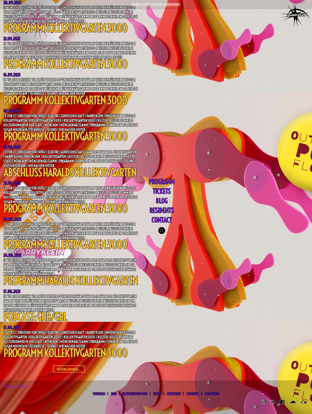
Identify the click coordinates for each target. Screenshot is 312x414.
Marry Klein (174, 393)
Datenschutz (212, 393)
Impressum (193, 393)
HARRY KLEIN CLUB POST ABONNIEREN (156, 4)
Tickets (162, 191)
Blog (162, 201)
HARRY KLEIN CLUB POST (134, 393)
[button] (161, 231)
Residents (162, 210)
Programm (162, 182)
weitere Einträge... (69, 369)
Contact (162, 220)
